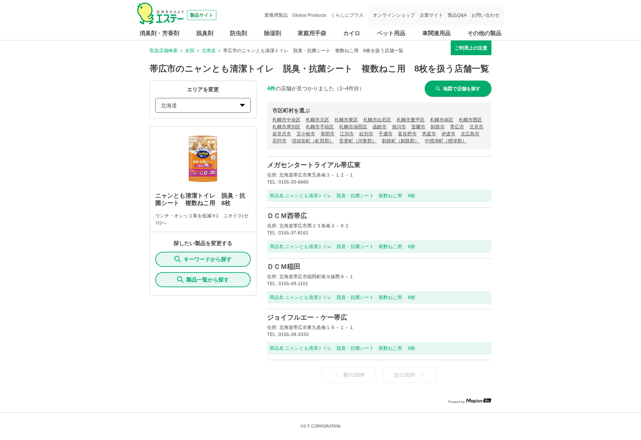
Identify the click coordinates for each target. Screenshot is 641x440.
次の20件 (405, 375)
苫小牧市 (305, 133)
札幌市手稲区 (320, 126)
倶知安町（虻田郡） (313, 140)
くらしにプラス (347, 15)
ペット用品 (391, 33)
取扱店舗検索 (164, 50)
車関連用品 (436, 33)
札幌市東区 (346, 119)
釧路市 (438, 126)
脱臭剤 (204, 33)
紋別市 (366, 133)
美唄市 (327, 133)
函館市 (380, 126)
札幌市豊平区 (411, 119)
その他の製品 (484, 33)
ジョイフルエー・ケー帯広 (307, 317)
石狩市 (279, 140)
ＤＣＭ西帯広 (287, 215)
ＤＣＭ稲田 (283, 266)
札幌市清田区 (353, 126)
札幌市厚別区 (286, 126)
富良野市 (407, 133)
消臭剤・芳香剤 (159, 33)
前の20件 (354, 375)
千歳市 (386, 133)
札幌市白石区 (377, 119)
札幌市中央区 (286, 119)
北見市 (476, 126)
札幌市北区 (317, 119)
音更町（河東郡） (358, 140)
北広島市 (470, 133)
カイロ (351, 33)
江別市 (347, 133)
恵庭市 (429, 133)
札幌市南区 (441, 119)
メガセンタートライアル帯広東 (314, 165)
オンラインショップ (394, 15)
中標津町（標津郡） (446, 140)
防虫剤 (238, 33)
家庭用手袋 (312, 33)
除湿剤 (272, 33)
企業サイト (431, 15)
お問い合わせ (485, 15)
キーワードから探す (208, 259)
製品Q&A (457, 15)
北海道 (209, 50)
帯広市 (457, 126)
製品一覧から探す (207, 280)
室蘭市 (418, 126)
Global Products (309, 15)
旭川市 (399, 126)
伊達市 (448, 133)
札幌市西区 (470, 119)
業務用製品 (276, 15)
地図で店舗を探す (461, 88)
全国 (189, 50)
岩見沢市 (281, 133)
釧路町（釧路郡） (400, 140)
